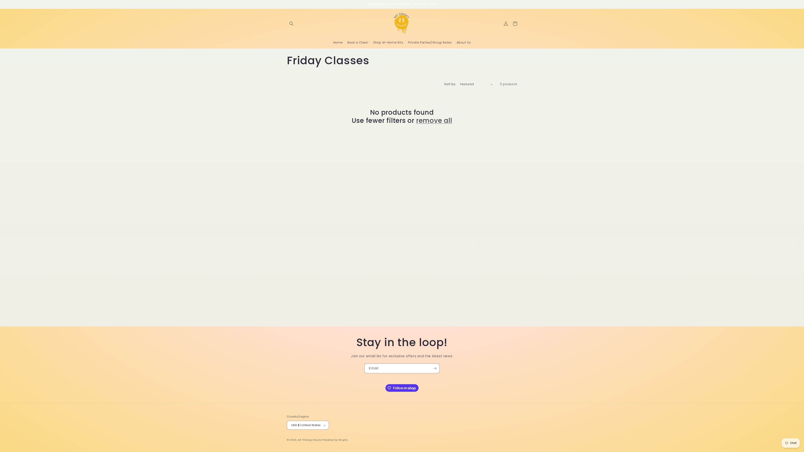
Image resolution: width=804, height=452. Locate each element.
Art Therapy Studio (310, 440)
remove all (434, 121)
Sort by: (450, 84)
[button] (291, 23)
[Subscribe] (434, 368)
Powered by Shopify (335, 440)
